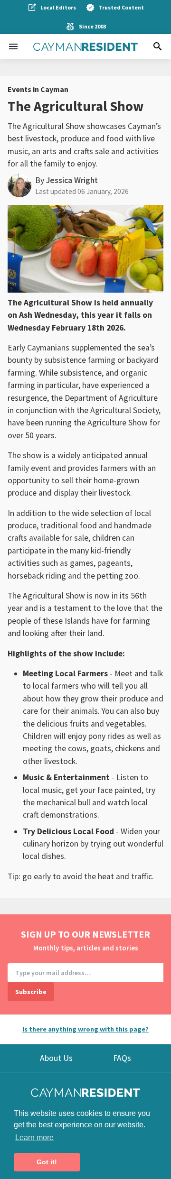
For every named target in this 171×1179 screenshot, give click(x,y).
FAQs (122, 1058)
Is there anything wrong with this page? (85, 1029)
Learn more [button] (34, 1137)
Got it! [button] (47, 1162)
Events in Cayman (38, 89)
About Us (56, 1058)
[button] (13, 46)
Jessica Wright (72, 180)
